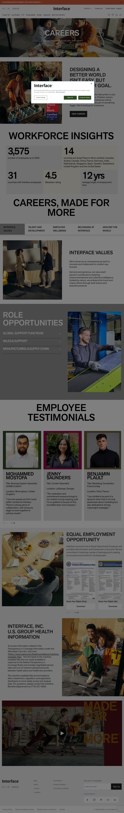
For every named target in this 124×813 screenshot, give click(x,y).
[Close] (91, 83)
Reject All (70, 97)
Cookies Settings (40, 97)
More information (60, 92)
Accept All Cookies (85, 97)
